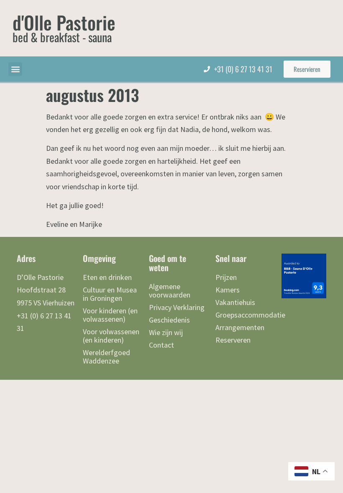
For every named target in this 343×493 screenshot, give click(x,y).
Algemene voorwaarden (169, 291)
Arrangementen (239, 327)
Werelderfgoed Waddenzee (106, 357)
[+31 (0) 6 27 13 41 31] (207, 69)
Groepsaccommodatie (244, 315)
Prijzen (226, 277)
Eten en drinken (107, 277)
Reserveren (233, 340)
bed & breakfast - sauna (62, 37)
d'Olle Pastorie (64, 22)
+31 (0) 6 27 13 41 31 (243, 69)
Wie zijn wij (166, 332)
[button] (15, 69)
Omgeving (99, 258)
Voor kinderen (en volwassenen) (110, 315)
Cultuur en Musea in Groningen (110, 294)
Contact (161, 345)
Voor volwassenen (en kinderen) (111, 336)
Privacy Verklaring (177, 307)
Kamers (227, 290)
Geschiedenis (169, 320)
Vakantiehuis (235, 302)
